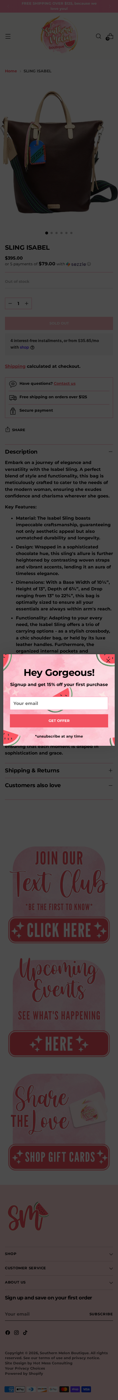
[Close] (108, 660)
